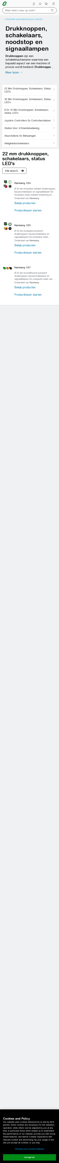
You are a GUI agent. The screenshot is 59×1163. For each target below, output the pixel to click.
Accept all (29, 1157)
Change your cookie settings (29, 1149)
